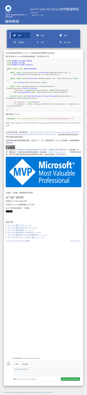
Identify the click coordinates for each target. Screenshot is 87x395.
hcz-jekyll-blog (43, 392)
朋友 (65, 35)
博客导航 (9, 143)
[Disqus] (43, 268)
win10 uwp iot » (75, 241)
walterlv (50, 392)
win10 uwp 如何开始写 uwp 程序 (19, 233)
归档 (42, 35)
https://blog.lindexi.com (57, 152)
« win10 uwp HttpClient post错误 (17, 241)
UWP (42, 15)
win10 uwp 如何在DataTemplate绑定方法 (22, 235)
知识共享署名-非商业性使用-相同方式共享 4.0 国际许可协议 (37, 150)
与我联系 (62, 154)
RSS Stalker (56, 140)
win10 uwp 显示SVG (14, 225)
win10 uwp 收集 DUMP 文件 (17, 228)
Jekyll (32, 392)
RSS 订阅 (67, 42)
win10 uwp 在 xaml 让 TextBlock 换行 (21, 237)
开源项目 (21, 42)
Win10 (37, 15)
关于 (42, 42)
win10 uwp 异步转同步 (15, 230)
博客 (19, 35)
